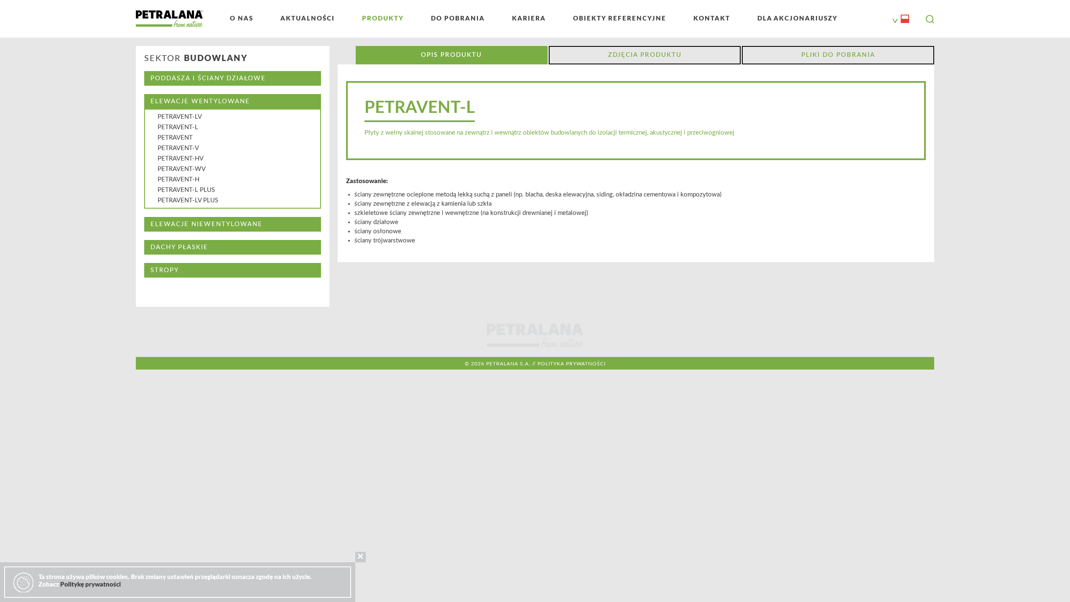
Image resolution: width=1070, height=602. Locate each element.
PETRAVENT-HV (181, 159)
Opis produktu (451, 55)
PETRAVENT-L (178, 127)
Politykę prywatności (90, 585)
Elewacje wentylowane (200, 101)
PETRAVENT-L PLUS (186, 190)
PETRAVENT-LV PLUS (188, 200)
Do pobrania (458, 18)
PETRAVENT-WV (182, 169)
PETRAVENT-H (178, 179)
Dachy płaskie (179, 247)
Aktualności (307, 18)
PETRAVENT (175, 138)
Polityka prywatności (572, 363)
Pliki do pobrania (838, 55)
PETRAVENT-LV (180, 117)
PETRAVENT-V (178, 148)
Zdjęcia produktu (645, 55)
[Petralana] (169, 18)
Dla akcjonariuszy (797, 18)
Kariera (529, 18)
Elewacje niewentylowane (206, 224)
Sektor (195, 58)
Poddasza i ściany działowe (208, 78)
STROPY (164, 270)
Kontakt (711, 18)
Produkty (383, 18)
